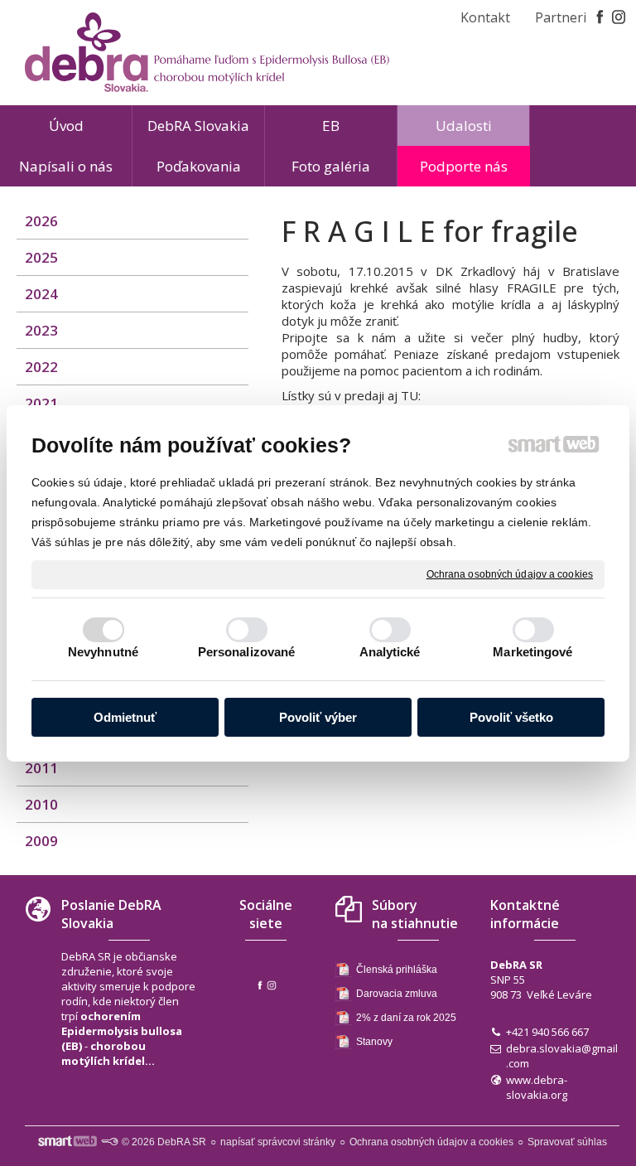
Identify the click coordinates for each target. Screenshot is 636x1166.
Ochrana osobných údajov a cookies (509, 573)
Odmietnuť (125, 717)
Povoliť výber (318, 717)
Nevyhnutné (103, 652)
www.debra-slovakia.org (536, 1087)
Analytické (390, 652)
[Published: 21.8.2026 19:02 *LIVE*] (109, 1142)
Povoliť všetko (511, 717)
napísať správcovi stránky (277, 1142)
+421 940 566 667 (547, 1031)
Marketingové (532, 652)
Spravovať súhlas (567, 1142)
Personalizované (247, 652)
